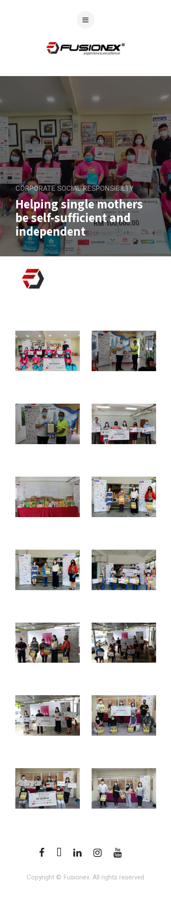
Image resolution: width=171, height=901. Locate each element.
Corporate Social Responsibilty (74, 188)
